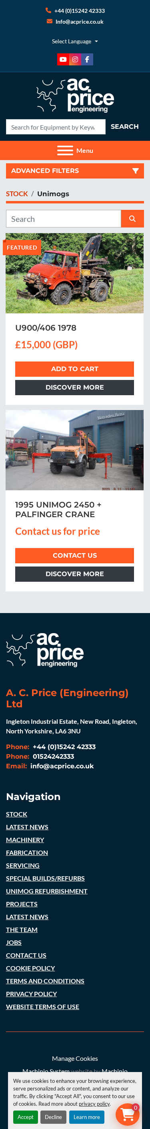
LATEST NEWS (27, 827)
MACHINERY (25, 839)
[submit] (132, 218)
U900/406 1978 (45, 328)
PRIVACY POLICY (31, 993)
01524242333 (52, 756)
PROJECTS (22, 904)
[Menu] (65, 150)
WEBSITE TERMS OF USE (42, 1006)
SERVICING (23, 865)
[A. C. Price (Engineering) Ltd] (45, 649)
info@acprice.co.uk (61, 766)
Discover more (75, 387)
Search (125, 126)
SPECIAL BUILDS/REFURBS (45, 878)
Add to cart (74, 369)
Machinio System (46, 1071)
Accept (26, 1117)
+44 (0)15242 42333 (79, 10)
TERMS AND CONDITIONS (45, 981)
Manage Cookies (75, 1058)
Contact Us (75, 555)
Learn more (87, 1117)
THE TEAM (22, 929)
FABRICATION (27, 852)
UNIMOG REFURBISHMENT (47, 891)
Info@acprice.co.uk (80, 21)
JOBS (14, 942)
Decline (53, 1117)
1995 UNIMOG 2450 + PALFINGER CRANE (58, 509)
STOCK (16, 814)
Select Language (71, 41)
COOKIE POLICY (30, 968)
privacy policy (94, 1104)
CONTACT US (26, 955)
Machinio (115, 1071)
